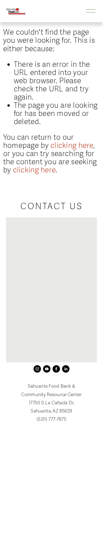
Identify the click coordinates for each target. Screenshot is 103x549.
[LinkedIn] (65, 369)
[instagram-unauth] (37, 369)
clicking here (71, 145)
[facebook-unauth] (56, 369)
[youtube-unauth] (46, 369)
